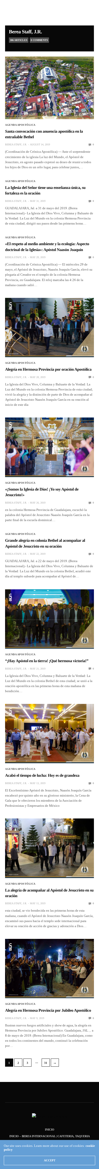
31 (45, 1062)
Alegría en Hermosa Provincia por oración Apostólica (48, 369)
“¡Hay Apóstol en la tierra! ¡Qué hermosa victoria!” (46, 661)
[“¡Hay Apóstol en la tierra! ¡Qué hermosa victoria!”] (49, 619)
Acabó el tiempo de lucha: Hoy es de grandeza (42, 775)
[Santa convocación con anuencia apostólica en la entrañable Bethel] (49, 88)
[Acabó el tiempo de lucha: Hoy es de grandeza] (49, 733)
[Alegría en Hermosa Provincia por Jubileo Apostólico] (49, 968)
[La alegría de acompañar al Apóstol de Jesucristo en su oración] (49, 848)
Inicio (49, 1129)
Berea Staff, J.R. (25, 32)
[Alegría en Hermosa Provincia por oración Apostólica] (49, 327)
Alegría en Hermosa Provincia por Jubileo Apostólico (48, 1010)
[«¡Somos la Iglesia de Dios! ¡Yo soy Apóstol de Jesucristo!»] (49, 447)
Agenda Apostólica (20, 125)
